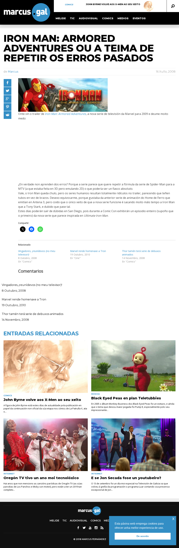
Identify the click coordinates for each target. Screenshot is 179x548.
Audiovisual (88, 18)
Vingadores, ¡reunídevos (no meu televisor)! (32, 285)
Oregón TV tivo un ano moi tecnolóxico (41, 478)
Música (95, 394)
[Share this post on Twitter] (7, 91)
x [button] (173, 518)
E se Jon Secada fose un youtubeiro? (126, 478)
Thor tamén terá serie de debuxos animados (32, 314)
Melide (61, 18)
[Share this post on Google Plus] (7, 99)
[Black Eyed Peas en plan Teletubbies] (133, 365)
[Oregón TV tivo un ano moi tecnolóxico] (45, 444)
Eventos (139, 18)
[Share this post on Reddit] (7, 115)
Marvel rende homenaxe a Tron (88, 251)
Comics (69, 4)
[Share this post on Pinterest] (7, 107)
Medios (122, 18)
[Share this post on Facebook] (7, 83)
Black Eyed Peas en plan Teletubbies (126, 398)
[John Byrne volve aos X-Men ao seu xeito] (149, 6)
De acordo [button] (143, 536)
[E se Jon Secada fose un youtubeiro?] (133, 444)
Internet (9, 473)
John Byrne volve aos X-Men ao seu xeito (113, 4)
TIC (72, 18)
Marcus (13, 71)
